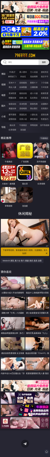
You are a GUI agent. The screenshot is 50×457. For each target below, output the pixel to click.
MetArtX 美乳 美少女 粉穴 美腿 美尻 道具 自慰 (22, 260)
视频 (3, 84)
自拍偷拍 (23, 82)
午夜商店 (23, 125)
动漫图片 (44, 104)
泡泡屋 (23, 129)
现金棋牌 (34, 76)
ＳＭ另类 (44, 87)
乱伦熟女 (34, 98)
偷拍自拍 (23, 93)
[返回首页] (46, 451)
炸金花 (23, 76)
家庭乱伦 (23, 114)
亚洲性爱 (12, 93)
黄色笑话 (34, 119)
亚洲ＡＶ (12, 82)
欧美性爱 (44, 93)
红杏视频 (12, 129)
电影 (3, 95)
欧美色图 (34, 104)
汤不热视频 (44, 125)
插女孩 (12, 125)
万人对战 (34, 72)
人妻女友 (34, 114)
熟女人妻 (12, 87)
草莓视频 (34, 125)
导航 (3, 127)
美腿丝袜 (12, 108)
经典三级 (23, 98)
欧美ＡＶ (34, 82)
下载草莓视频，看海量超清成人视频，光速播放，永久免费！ (25, 252)
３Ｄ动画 (44, 82)
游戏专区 (44, 72)
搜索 (44, 62)
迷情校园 (12, 119)
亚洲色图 (23, 104)
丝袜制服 (23, 87)
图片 (3, 105)
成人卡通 (34, 93)
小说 (3, 116)
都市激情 (12, 114)
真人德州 (23, 72)
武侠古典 (44, 114)
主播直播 (34, 87)
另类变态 (44, 98)
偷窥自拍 (12, 104)
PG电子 (12, 72)
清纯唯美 (23, 108)
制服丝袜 (12, 98)
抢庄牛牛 (44, 76)
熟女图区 (34, 108)
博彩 (3, 73)
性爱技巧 (44, 119)
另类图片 (44, 108)
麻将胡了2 (12, 76)
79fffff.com (25, 55)
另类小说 (23, 119)
